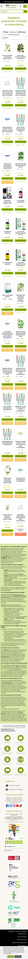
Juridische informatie (21, 936)
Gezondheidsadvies (22, 933)
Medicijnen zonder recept (20, 774)
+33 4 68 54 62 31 (14, 820)
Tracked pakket (7, 742)
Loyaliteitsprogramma (7, 774)
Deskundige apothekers (7, 753)
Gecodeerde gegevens (7, 764)
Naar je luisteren (20, 742)
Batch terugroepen (22, 945)
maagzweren (20, 578)
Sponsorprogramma (20, 764)
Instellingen (18, 956)
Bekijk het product (20, 530)
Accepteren (10, 956)
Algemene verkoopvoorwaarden (19, 942)
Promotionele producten (13, 34)
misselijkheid (5, 669)
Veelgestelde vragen (20, 753)
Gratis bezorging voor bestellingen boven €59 (14, 1)
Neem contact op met (21, 939)
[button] (2, 6)
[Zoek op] (25, 11)
